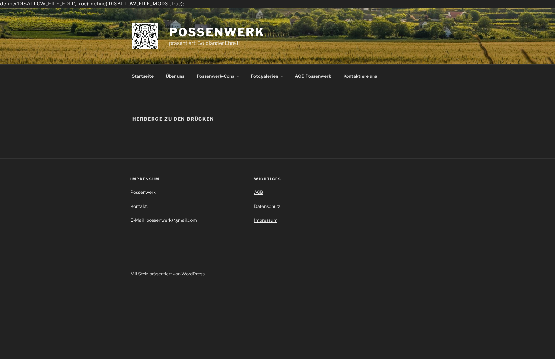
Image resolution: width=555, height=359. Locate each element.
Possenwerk (217, 32)
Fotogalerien (264, 76)
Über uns (175, 76)
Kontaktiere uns (360, 76)
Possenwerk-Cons (215, 76)
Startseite (143, 76)
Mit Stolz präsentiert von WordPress (167, 273)
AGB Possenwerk (313, 76)
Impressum (266, 220)
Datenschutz (267, 206)
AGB (258, 192)
